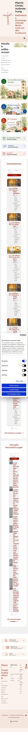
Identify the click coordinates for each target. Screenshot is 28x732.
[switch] (24, 365)
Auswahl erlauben (14, 389)
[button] (13, 38)
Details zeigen (19, 381)
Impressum (5, 715)
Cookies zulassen (14, 385)
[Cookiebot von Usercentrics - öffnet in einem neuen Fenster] (20, 335)
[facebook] (26, 665)
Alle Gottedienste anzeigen (14, 433)
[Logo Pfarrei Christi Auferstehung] (7, 18)
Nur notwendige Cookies (14, 394)
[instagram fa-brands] (26, 667)
